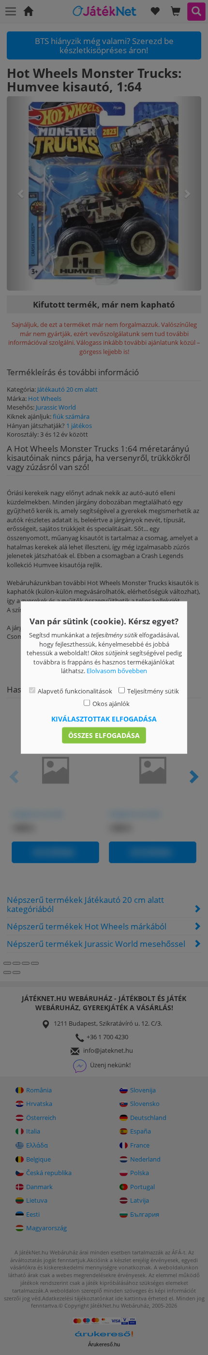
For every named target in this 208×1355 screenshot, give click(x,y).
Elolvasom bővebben (117, 670)
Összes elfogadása (104, 734)
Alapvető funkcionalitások (75, 690)
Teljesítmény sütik (153, 690)
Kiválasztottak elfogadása (104, 718)
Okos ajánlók (111, 703)
